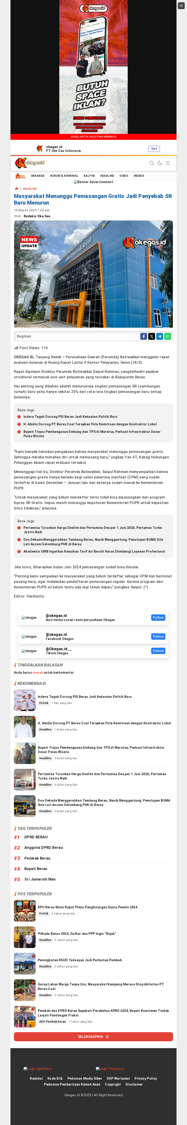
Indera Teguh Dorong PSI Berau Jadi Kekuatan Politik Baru (70, 416)
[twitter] (151, 336)
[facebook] (143, 336)
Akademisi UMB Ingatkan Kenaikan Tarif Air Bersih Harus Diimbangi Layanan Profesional (94, 551)
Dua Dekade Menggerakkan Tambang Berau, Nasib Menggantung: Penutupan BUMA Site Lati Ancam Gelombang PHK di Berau (93, 542)
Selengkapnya (90, 1037)
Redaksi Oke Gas (37, 216)
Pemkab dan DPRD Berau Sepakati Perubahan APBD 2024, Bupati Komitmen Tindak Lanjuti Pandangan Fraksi (103, 1013)
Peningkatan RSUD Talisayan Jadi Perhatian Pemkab (80, 960)
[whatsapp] (167, 336)
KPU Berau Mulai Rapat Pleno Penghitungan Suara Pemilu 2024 (87, 907)
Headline (30, 188)
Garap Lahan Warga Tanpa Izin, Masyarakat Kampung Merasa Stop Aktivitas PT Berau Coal (101, 986)
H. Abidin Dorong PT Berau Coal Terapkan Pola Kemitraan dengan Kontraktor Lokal (90, 424)
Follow (158, 617)
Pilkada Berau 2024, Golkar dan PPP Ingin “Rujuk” (77, 933)
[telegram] (159, 336)
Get (154, 149)
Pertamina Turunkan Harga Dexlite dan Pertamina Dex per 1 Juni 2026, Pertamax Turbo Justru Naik (92, 530)
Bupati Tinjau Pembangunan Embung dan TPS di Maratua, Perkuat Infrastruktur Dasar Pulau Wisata (92, 434)
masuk (38, 672)
